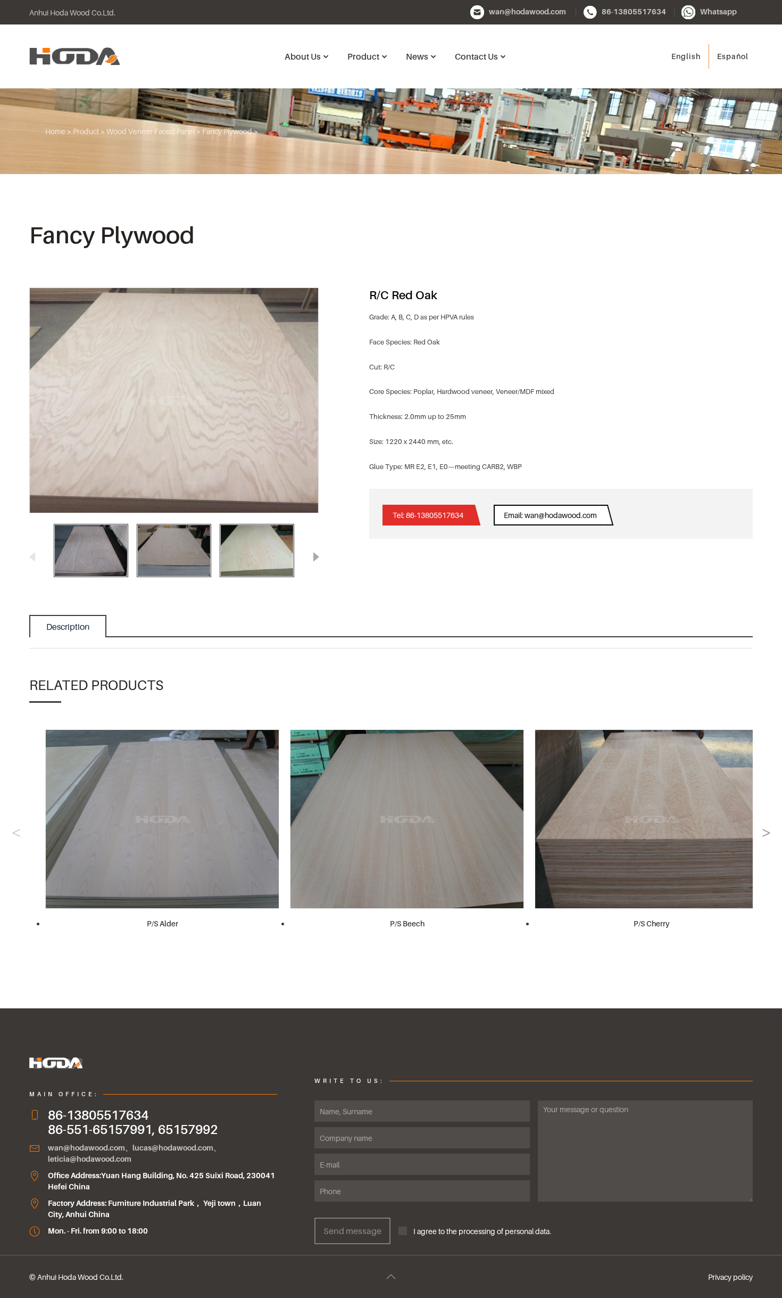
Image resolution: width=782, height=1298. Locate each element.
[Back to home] (74, 56)
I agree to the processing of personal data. (479, 1231)
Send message (352, 1231)
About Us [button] (303, 56)
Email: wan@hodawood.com (550, 515)
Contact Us (476, 56)
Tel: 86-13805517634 (428, 515)
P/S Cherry (652, 923)
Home (55, 131)
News (417, 56)
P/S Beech (407, 923)
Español (732, 56)
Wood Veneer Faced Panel (150, 131)
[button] (316, 556)
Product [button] (363, 56)
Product (86, 131)
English (686, 56)
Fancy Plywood (227, 131)
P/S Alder (162, 923)
